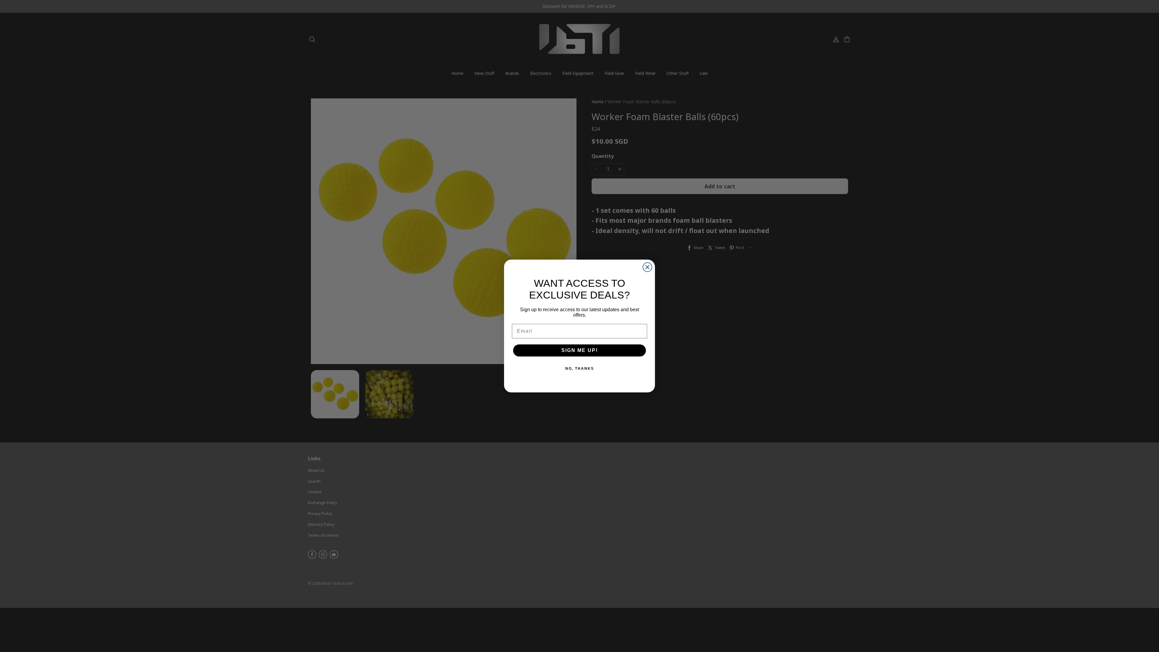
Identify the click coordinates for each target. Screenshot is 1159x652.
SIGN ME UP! (579, 350)
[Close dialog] (647, 267)
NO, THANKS (579, 368)
